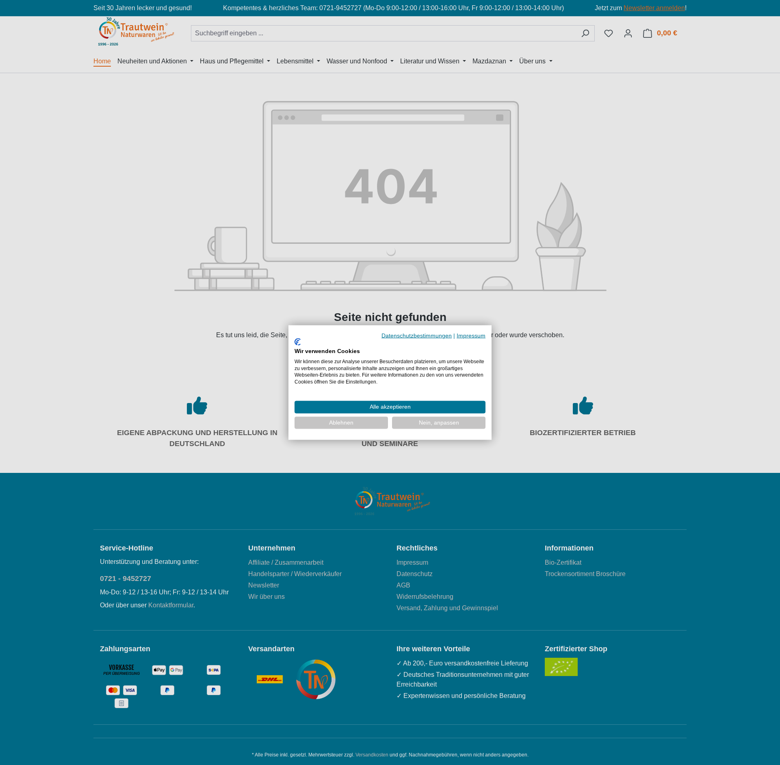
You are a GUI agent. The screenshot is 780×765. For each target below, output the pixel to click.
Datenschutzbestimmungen (416, 335)
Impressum (471, 335)
